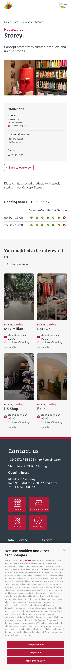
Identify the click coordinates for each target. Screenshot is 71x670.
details (12, 347)
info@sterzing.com (49, 460)
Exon (41, 409)
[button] (64, 550)
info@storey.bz (14, 142)
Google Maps (17, 154)
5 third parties (24, 560)
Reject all (35, 652)
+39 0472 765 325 (21, 460)
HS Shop (11, 409)
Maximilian (13, 329)
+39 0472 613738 (15, 139)
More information (35, 660)
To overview (19, 264)
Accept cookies (35, 644)
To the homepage (19, 125)
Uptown (44, 329)
